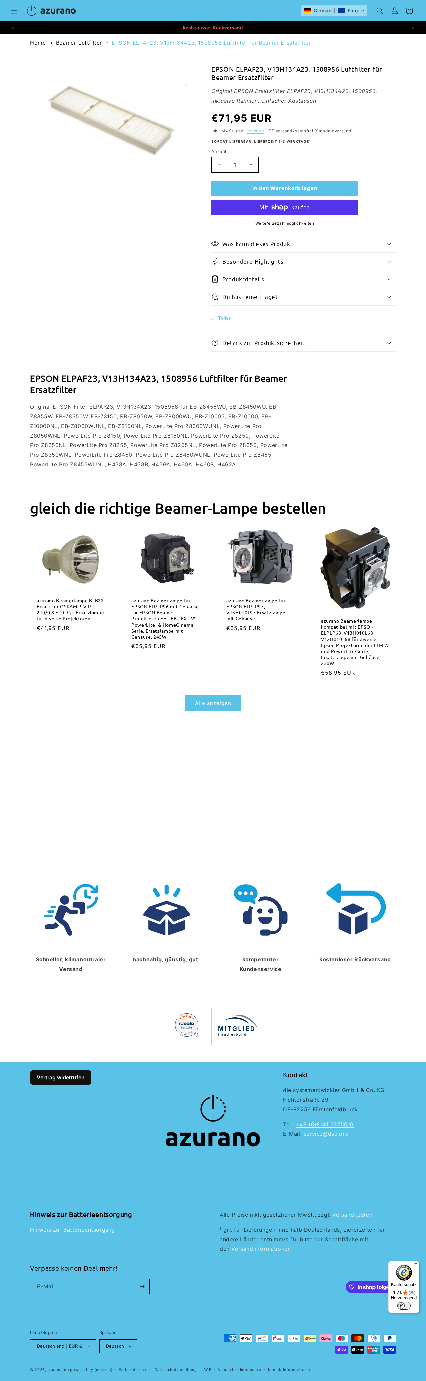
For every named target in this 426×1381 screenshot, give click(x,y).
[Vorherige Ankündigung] (13, 27)
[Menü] (415, 1265)
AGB (207, 1369)
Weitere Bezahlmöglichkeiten (284, 223)
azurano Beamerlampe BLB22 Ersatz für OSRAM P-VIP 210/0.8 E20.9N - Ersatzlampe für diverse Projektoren (70, 609)
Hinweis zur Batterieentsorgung (72, 1229)
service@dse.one (326, 1133)
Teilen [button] (225, 318)
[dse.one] (103, 1369)
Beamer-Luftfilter (79, 42)
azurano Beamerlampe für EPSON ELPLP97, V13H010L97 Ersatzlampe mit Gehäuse (256, 609)
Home (38, 42)
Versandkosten (352, 1214)
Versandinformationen (262, 1248)
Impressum (250, 1369)
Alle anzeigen (213, 703)
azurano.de (58, 1369)
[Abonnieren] (142, 1286)
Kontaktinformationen (289, 1369)
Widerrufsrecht (133, 1369)
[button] (14, 10)
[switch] (404, 1306)
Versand (255, 130)
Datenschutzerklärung (176, 1369)
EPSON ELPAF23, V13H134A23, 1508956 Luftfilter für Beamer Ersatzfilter (211, 42)
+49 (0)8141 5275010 (325, 1124)
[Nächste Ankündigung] (413, 27)
